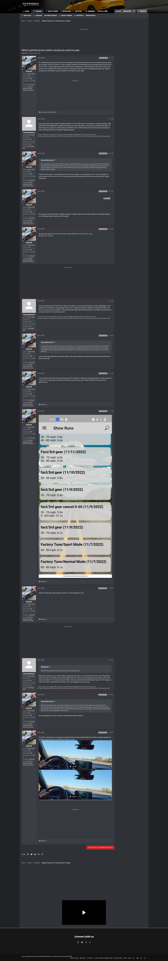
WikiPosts (79, 15)
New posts (27, 15)
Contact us (90, 958)
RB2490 (25, 53)
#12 (112, 694)
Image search (90, 15)
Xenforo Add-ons (63, 956)
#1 (112, 58)
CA (30, 144)
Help (125, 958)
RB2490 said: (45, 667)
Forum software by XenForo (37, 956)
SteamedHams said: (47, 160)
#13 (112, 732)
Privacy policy (118, 958)
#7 (112, 335)
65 (31, 139)
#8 (112, 373)
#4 (112, 191)
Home (27, 11)
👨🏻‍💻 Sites (78, 11)
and (48, 112)
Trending (38, 15)
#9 (112, 411)
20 (29, 76)
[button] (65, 11)
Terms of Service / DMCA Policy (104, 958)
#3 (112, 153)
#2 (112, 119)
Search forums (66, 15)
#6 (112, 301)
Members (91, 11)
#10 (112, 588)
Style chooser (74, 958)
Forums (38, 11)
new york (31, 85)
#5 (112, 229)
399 (31, 78)
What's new (53, 11)
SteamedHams (29, 133)
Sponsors (82, 958)
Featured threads (50, 15)
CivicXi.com (103, 11)
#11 (112, 660)
